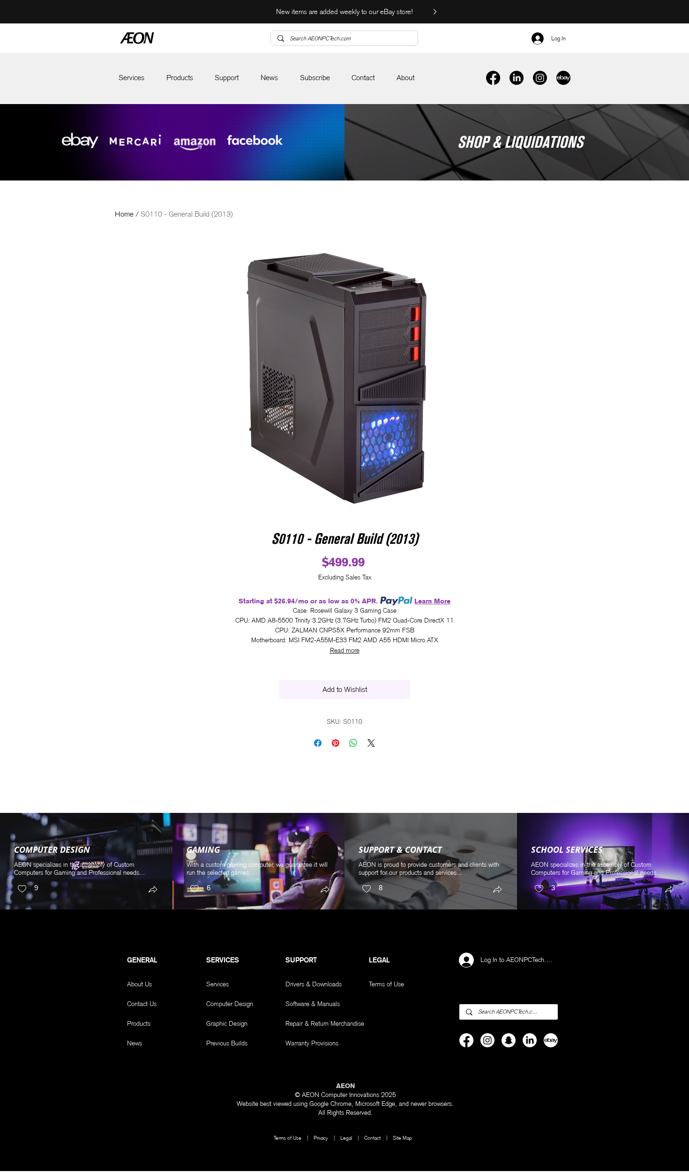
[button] (132, 78)
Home (124, 214)
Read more (344, 650)
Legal (346, 1137)
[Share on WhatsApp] (353, 743)
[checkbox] (27, 889)
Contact (372, 1137)
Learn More (432, 601)
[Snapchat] (509, 1040)
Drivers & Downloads (313, 984)
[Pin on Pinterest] (335, 743)
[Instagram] (540, 78)
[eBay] (563, 78)
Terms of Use (287, 1137)
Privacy (321, 1137)
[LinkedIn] (516, 78)
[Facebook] (493, 78)
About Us (139, 984)
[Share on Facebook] (317, 743)
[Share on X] (371, 743)
